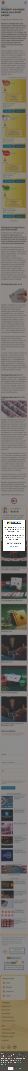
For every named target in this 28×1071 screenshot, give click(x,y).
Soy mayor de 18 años (14, 543)
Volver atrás (14, 547)
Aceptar (11, 1068)
